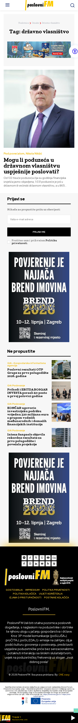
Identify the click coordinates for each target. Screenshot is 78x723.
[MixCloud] (54, 557)
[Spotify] (24, 557)
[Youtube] (48, 557)
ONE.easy (64, 674)
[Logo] (39, 577)
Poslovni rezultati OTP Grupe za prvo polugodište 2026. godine (27, 372)
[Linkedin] (36, 563)
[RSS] (48, 563)
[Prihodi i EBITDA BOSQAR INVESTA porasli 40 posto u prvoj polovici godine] (61, 391)
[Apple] (54, 563)
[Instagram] (30, 563)
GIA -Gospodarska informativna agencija (26, 364)
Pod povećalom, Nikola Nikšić (23, 153)
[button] (73, 718)
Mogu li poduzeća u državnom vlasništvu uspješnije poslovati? (32, 165)
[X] (36, 557)
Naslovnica (23, 23)
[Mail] (42, 563)
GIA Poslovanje (16, 385)
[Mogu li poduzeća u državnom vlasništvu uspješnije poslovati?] (39, 109)
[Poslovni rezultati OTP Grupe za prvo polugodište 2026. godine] (61, 369)
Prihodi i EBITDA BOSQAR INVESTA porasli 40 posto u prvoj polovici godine (27, 392)
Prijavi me (39, 231)
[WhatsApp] (42, 557)
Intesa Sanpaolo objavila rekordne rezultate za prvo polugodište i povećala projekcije (26, 439)
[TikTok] (30, 557)
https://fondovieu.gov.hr (52, 694)
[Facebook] (24, 563)
